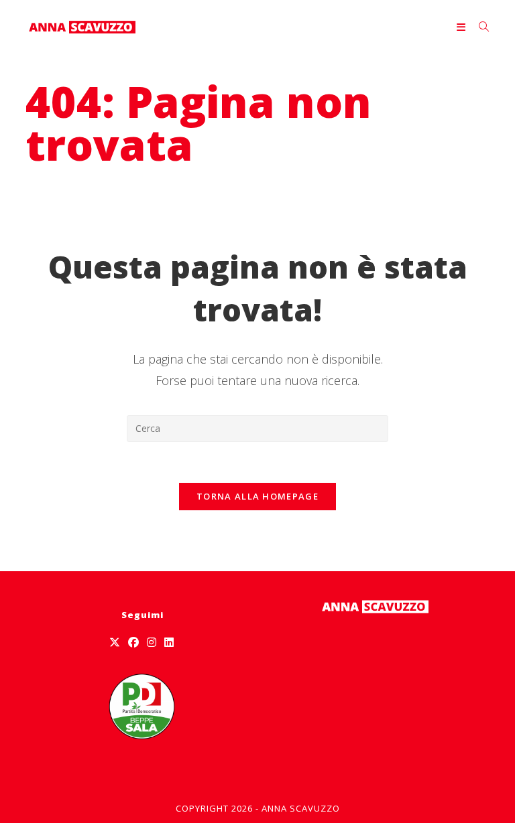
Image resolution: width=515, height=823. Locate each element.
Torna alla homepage (257, 496)
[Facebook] (133, 642)
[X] (114, 642)
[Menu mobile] (463, 26)
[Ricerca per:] (479, 26)
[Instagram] (151, 642)
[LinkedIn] (169, 642)
